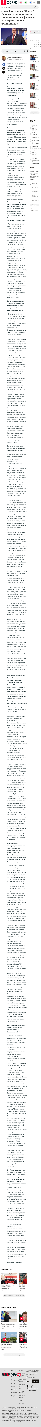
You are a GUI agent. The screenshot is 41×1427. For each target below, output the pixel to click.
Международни (15, 1380)
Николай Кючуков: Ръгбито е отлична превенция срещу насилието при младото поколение (8, 1346)
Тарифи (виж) (21, 1387)
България (13, 1373)
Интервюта (33, 51)
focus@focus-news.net (22, 1380)
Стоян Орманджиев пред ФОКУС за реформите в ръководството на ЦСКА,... (36, 66)
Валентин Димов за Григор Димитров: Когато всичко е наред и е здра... (36, 103)
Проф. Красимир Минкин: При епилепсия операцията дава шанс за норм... (36, 84)
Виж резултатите (34, 209)
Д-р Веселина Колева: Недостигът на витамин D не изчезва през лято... (36, 75)
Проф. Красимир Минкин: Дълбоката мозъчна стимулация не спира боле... (36, 94)
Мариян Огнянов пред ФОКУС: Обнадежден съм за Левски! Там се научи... (36, 56)
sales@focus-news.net (22, 1396)
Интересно (14, 1392)
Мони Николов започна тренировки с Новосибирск (25, 1286)
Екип (20, 1400)
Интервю (13, 1389)
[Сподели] (3, 72)
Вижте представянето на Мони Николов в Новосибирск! (8, 1286)
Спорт (13, 1383)
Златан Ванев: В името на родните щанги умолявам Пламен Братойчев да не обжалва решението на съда (26, 1346)
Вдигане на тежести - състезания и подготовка (35, 140)
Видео (13, 1395)
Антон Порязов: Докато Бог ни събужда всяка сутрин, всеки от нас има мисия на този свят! (26, 1325)
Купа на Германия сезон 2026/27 (35, 128)
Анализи (13, 1386)
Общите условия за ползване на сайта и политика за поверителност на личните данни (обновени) (20, 1412)
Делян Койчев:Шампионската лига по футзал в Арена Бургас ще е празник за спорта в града (8, 1325)
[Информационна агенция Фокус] (27, 1386)
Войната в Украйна (35, 133)
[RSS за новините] (31, 1386)
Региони (13, 1377)
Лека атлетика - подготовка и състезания (35, 160)
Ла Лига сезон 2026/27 (34, 152)
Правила (21, 1403)
